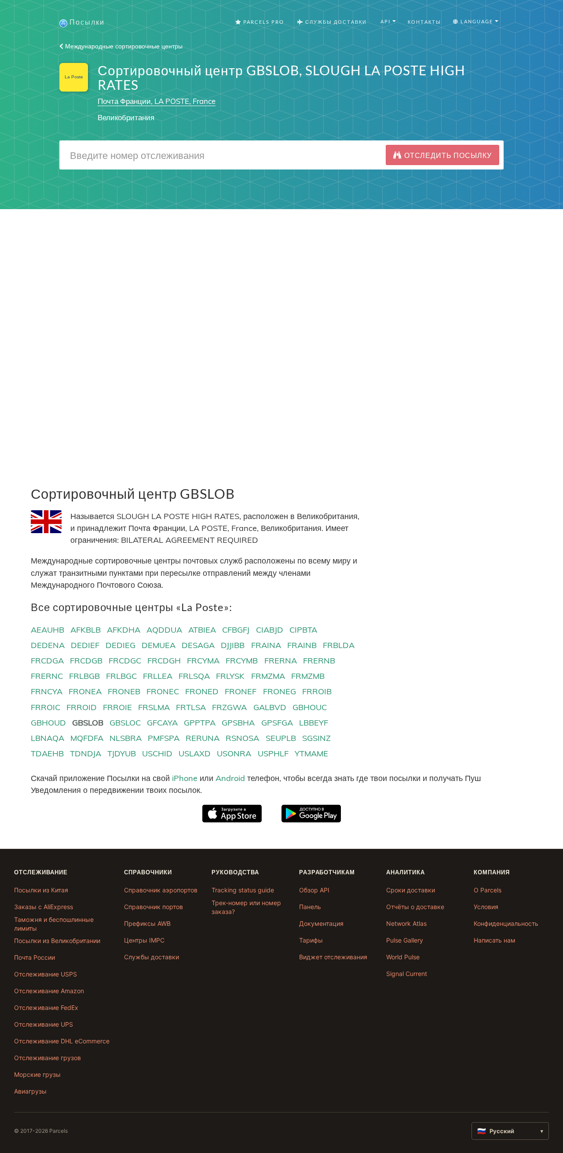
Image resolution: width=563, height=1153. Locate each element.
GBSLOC (125, 723)
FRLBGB (84, 676)
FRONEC (162, 691)
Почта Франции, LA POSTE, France (157, 101)
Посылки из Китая (41, 890)
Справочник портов (153, 906)
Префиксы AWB (147, 923)
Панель (310, 906)
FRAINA (266, 645)
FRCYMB (242, 661)
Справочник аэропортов (160, 890)
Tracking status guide (243, 890)
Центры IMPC (144, 940)
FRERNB (319, 661)
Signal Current (406, 973)
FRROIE (117, 707)
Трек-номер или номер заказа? (246, 907)
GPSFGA (277, 723)
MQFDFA (86, 738)
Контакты (424, 22)
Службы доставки (151, 957)
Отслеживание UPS (43, 1024)
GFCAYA (162, 723)
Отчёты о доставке (415, 906)
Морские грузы (37, 1074)
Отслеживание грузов (47, 1057)
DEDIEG (120, 645)
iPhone (184, 778)
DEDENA (48, 645)
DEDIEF (85, 645)
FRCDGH (164, 661)
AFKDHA (123, 630)
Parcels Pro (262, 22)
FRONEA (85, 691)
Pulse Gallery (404, 940)
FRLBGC (121, 676)
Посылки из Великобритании (57, 940)
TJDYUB (121, 753)
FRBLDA (339, 645)
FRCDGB (86, 661)
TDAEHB (47, 753)
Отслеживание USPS (45, 974)
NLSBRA (126, 738)
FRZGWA (229, 707)
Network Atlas (406, 923)
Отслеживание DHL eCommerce (62, 1041)
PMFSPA (163, 738)
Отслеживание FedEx (46, 1007)
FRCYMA (203, 661)
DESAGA (198, 645)
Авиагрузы (30, 1091)
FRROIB (317, 691)
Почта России (34, 957)
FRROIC (45, 707)
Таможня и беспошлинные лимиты (54, 924)
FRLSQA (194, 676)
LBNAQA (47, 738)
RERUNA (202, 738)
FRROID (81, 707)
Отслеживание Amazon (49, 991)
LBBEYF (313, 723)
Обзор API (314, 890)
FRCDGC (125, 661)
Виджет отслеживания (333, 957)
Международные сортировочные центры (123, 46)
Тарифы (311, 940)
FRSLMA (154, 707)
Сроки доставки (410, 890)
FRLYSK (230, 676)
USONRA (234, 753)
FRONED (202, 691)
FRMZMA (268, 676)
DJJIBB (233, 645)
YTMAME (311, 753)
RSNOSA (242, 738)
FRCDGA (47, 661)
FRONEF (240, 691)
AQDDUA (164, 630)
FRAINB (302, 645)
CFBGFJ (235, 630)
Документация (321, 923)
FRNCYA (46, 691)
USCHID (157, 753)
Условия (486, 906)
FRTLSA (191, 707)
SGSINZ (316, 738)
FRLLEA (157, 676)
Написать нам (494, 940)
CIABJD (269, 630)
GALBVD (269, 707)
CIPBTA (303, 630)
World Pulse (403, 957)
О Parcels (487, 890)
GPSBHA (238, 723)
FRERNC (47, 676)
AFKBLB (85, 630)
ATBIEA (202, 630)
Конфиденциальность (506, 923)
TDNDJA (85, 753)
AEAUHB (47, 630)
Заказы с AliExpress (43, 906)
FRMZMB (308, 676)
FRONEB (124, 691)
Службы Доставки (335, 22)
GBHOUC (309, 707)
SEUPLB (281, 738)
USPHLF (273, 753)
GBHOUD (48, 723)
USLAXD (195, 753)
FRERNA (280, 661)
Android (230, 778)
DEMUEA (158, 645)
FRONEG (279, 691)
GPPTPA (200, 723)
